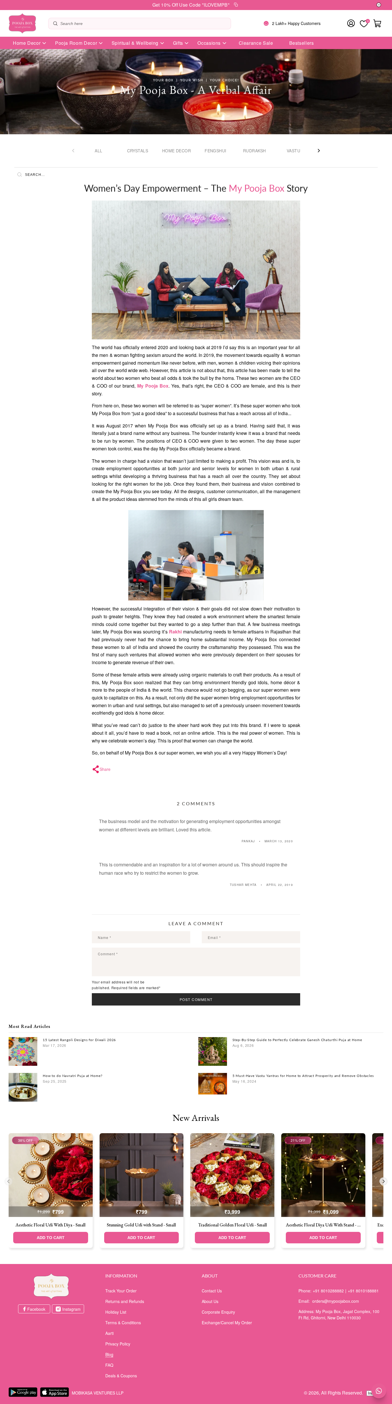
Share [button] (105, 769)
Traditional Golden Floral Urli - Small (232, 1225)
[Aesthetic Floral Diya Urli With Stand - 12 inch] (323, 1175)
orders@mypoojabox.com (335, 1301)
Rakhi (175, 631)
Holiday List (115, 1312)
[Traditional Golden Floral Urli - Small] (232, 1175)
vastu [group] (293, 150)
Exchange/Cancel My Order (227, 1322)
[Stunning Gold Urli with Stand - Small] (142, 1175)
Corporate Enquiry (218, 1312)
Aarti (109, 1333)
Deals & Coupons (121, 1375)
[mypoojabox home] (51, 1286)
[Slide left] (73, 150)
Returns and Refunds (124, 1301)
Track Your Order (121, 1291)
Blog (109, 1354)
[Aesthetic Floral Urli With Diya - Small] (51, 1175)
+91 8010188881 (363, 1291)
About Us (210, 1301)
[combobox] (144, 24)
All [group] (98, 150)
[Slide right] (319, 150)
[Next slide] (383, 1181)
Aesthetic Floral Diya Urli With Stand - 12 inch (323, 1225)
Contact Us (212, 1291)
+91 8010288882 (328, 1291)
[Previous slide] (8, 1181)
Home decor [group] (176, 150)
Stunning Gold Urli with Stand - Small (141, 1225)
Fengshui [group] (215, 150)
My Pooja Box (152, 385)
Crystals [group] (137, 150)
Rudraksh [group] (254, 150)
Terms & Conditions (123, 1322)
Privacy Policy (117, 1344)
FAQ (109, 1365)
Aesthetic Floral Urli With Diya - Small (50, 1225)
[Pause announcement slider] (378, 5)
